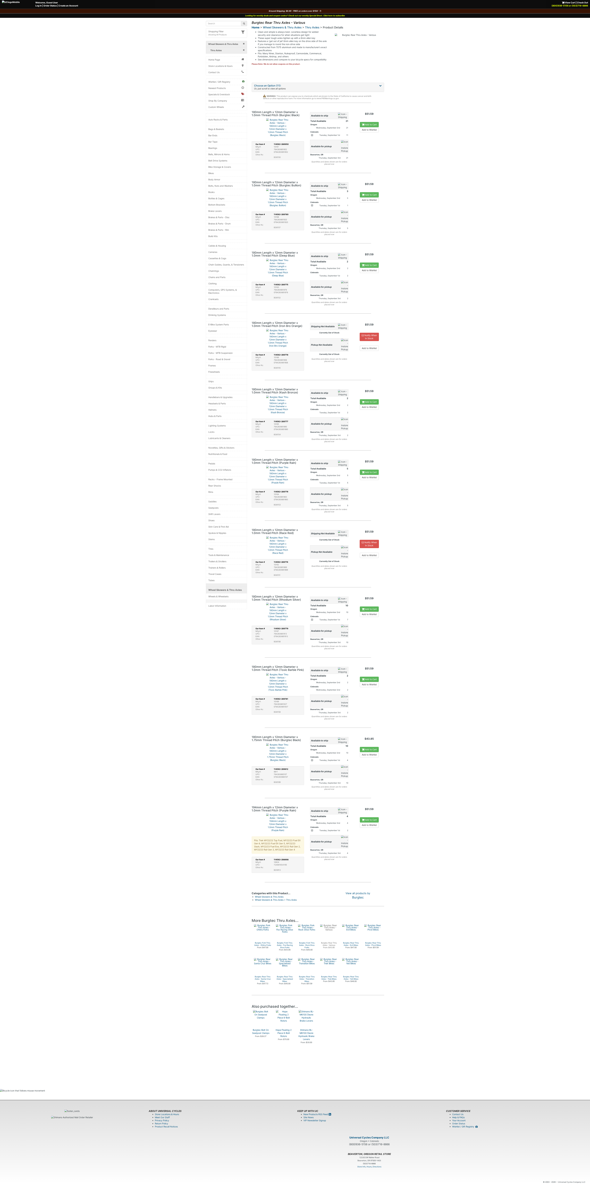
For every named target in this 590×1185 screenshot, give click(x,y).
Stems (211, 539)
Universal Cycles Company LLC (369, 1137)
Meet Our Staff (162, 1117)
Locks (211, 432)
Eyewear (212, 331)
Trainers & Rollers (217, 567)
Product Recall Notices (166, 1126)
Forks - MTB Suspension (220, 353)
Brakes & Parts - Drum (219, 223)
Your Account (459, 1120)
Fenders (212, 340)
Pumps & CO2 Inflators (219, 470)
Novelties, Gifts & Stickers (221, 447)
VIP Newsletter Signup (314, 1120)
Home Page (214, 59)
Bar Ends (212, 135)
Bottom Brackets (216, 204)
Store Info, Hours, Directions (369, 1166)
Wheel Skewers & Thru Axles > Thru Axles (276, 900)
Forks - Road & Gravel (219, 359)
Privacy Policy (162, 1120)
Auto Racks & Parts (218, 119)
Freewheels (214, 372)
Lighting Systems (217, 425)
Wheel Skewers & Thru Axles (225, 590)
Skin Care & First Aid (218, 526)
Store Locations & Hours (220, 66)
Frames (212, 365)
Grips (211, 381)
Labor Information (217, 605)
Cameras (212, 252)
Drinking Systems (217, 315)
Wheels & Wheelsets (218, 596)
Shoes (211, 520)
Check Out (582, 2)
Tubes (211, 580)
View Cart (569, 2)
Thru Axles (312, 27)
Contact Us (214, 72)
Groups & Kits (215, 387)
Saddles (212, 501)
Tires (210, 548)
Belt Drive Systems (217, 160)
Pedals (211, 463)
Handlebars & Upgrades (220, 397)
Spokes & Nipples (217, 533)
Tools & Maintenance (218, 555)
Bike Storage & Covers (219, 167)
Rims (210, 492)
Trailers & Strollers (217, 561)
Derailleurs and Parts (218, 308)
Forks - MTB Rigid (217, 346)
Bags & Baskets (216, 129)
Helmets (212, 409)
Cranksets (213, 299)
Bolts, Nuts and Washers (220, 185)
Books (211, 192)
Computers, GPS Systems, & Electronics (222, 291)
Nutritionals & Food (217, 454)
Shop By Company (217, 100)
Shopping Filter (216, 31)
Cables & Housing (217, 245)
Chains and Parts (216, 277)
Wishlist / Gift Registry (219, 81)
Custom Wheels (216, 107)
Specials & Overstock (219, 94)
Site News (308, 1117)
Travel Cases (214, 574)
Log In (38, 5)
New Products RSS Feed (316, 1114)
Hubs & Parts (214, 416)
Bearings (212, 148)
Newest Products (217, 88)
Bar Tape (212, 141)
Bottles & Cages (216, 198)
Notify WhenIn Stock (370, 337)
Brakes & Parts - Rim (218, 230)
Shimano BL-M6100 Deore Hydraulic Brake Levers (306, 1034)
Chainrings (213, 271)
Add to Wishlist (369, 129)
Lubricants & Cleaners (219, 438)
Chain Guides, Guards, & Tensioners (226, 264)
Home (256, 27)
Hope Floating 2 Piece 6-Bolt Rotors (283, 1033)
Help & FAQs (458, 1117)
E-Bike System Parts (218, 324)
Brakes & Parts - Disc (219, 217)
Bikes (211, 173)
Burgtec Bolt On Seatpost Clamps (260, 1031)
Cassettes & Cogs (217, 258)
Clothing (212, 283)
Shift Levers (214, 514)
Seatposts (213, 507)
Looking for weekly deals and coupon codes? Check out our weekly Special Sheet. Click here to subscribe (295, 15)
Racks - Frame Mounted (220, 479)
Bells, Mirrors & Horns (219, 154)
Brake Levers (215, 211)
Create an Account (68, 5)
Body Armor (214, 179)
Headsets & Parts (217, 403)
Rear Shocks (214, 485)
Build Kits (213, 236)
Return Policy (161, 1123)
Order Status (50, 5)
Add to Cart (370, 124)
